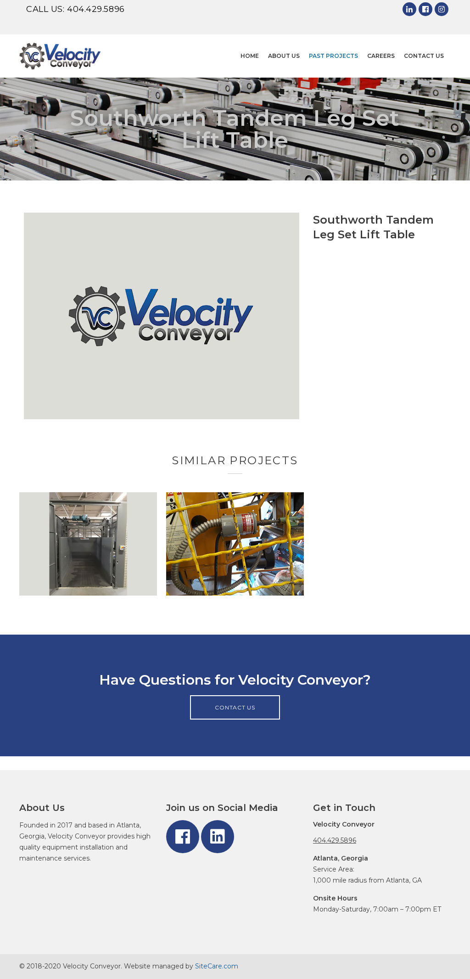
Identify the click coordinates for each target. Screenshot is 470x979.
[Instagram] (441, 9)
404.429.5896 (96, 9)
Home (250, 55)
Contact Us (424, 55)
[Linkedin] (409, 9)
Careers (381, 55)
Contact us (235, 707)
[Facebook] (425, 9)
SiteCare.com (216, 966)
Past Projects (333, 55)
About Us (284, 55)
